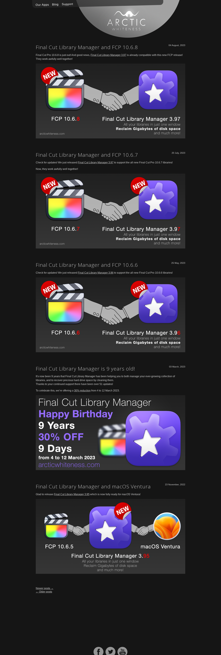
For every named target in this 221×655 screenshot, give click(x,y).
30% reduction (82, 390)
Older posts (44, 591)
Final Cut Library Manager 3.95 (71, 494)
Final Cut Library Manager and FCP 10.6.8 (87, 47)
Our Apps (42, 4)
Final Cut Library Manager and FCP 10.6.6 (87, 264)
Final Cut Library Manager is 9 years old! (85, 368)
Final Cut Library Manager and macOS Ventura (93, 486)
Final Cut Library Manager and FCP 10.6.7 (87, 154)
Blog (55, 4)
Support (67, 4)
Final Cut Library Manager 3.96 (95, 272)
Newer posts (44, 588)
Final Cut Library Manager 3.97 (108, 55)
